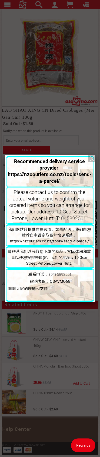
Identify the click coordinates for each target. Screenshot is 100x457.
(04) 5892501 (60, 274)
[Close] (91, 158)
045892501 (73, 218)
